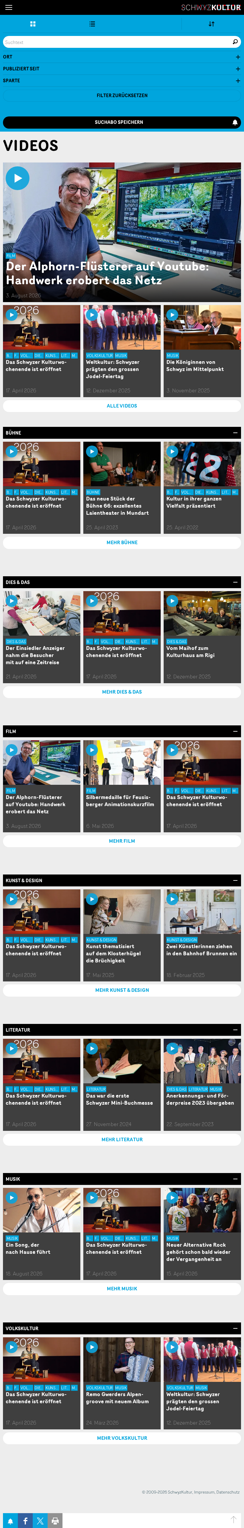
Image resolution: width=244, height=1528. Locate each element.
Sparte (11, 81)
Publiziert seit (21, 69)
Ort (7, 57)
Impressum (204, 1492)
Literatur (18, 1030)
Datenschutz (228, 1492)
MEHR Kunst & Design (122, 990)
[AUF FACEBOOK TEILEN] (25, 1520)
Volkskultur (22, 1328)
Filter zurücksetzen (122, 95)
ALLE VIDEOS (122, 405)
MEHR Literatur (122, 1139)
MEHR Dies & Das (122, 691)
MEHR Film (122, 840)
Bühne (13, 433)
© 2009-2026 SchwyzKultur (167, 1492)
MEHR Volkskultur (122, 1438)
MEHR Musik (122, 1288)
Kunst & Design (24, 880)
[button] (9, 7)
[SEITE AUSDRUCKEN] (55, 1520)
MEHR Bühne (122, 542)
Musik (13, 1179)
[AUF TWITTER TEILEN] (40, 1520)
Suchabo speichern (119, 122)
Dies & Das (18, 582)
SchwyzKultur (211, 7)
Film (11, 731)
